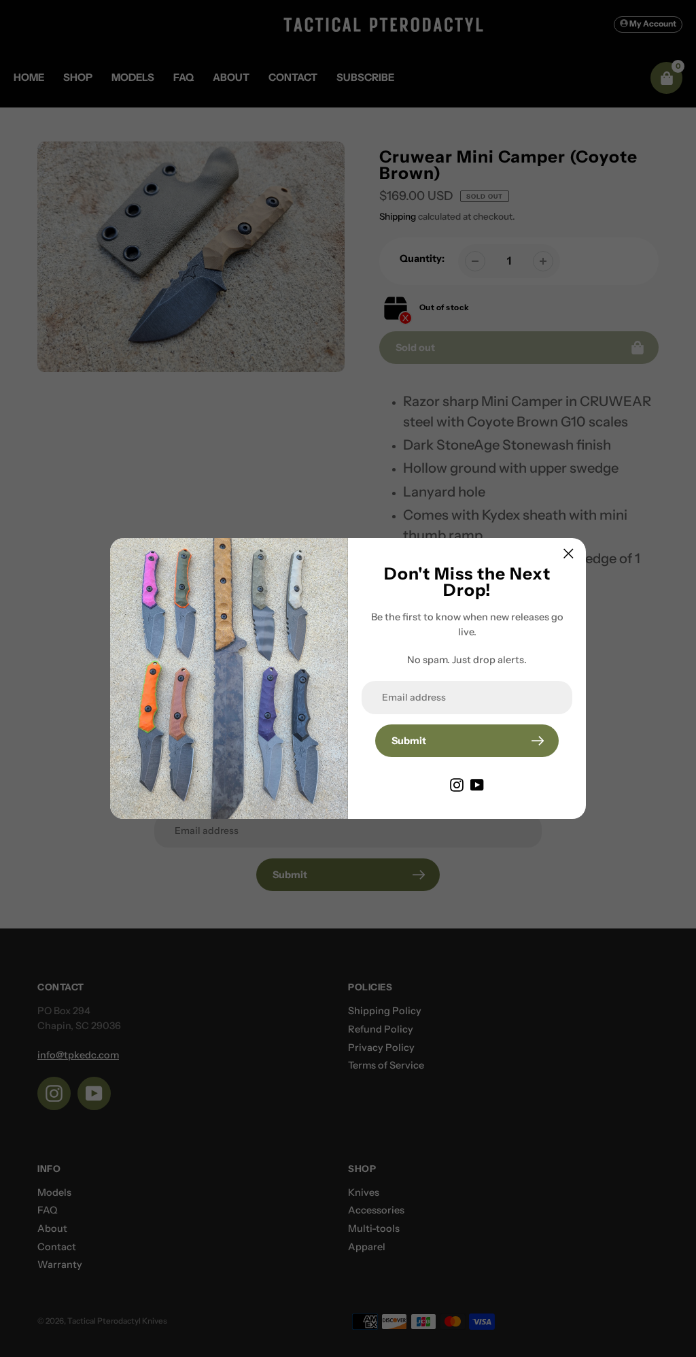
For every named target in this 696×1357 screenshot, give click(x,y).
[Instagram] (457, 784)
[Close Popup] (568, 553)
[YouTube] (477, 784)
